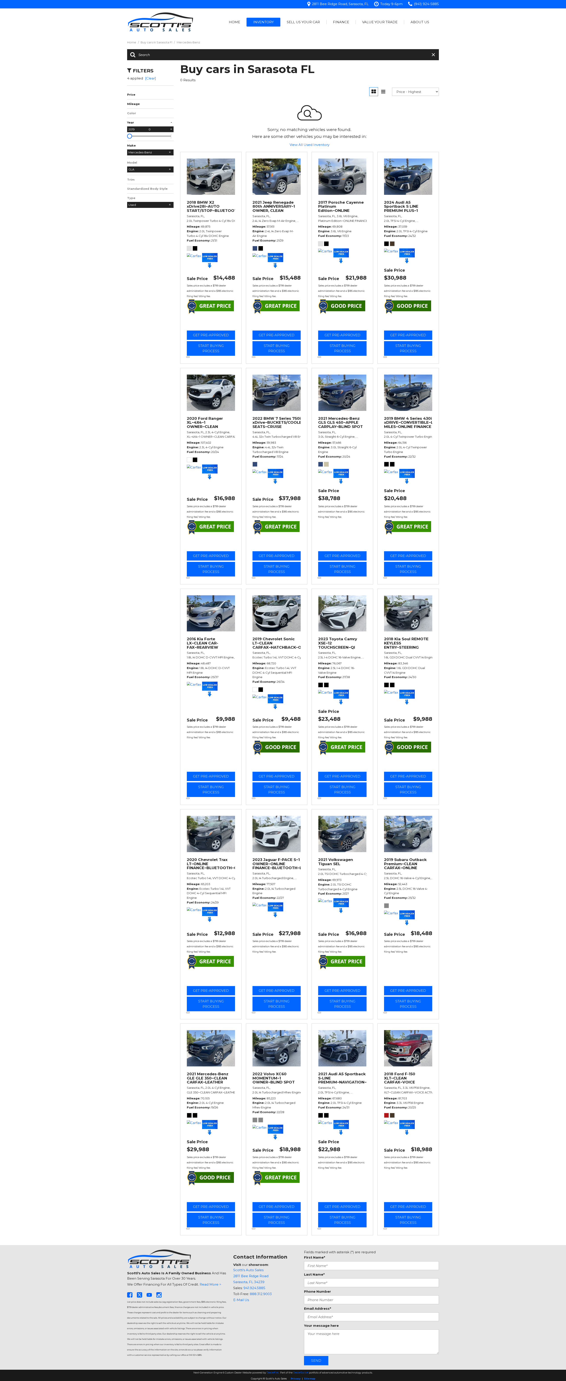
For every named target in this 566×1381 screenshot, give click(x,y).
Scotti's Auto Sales (248, 1270)
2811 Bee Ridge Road (250, 1276)
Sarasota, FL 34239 (248, 1282)
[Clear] (150, 78)
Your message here (321, 1325)
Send (316, 1360)
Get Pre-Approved (211, 335)
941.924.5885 (254, 1288)
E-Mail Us (241, 1300)
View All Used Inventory (309, 145)
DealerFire (272, 1372)
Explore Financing (188, 357)
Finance (341, 22)
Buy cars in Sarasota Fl (157, 42)
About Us (420, 22)
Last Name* (314, 1274)
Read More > (210, 1284)
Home (234, 22)
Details (211, 324)
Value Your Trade (380, 22)
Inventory (263, 22)
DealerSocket (300, 1372)
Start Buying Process (211, 348)
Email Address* (317, 1308)
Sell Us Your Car (303, 22)
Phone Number (317, 1291)
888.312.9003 (261, 1294)
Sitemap (309, 1378)
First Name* (314, 1257)
